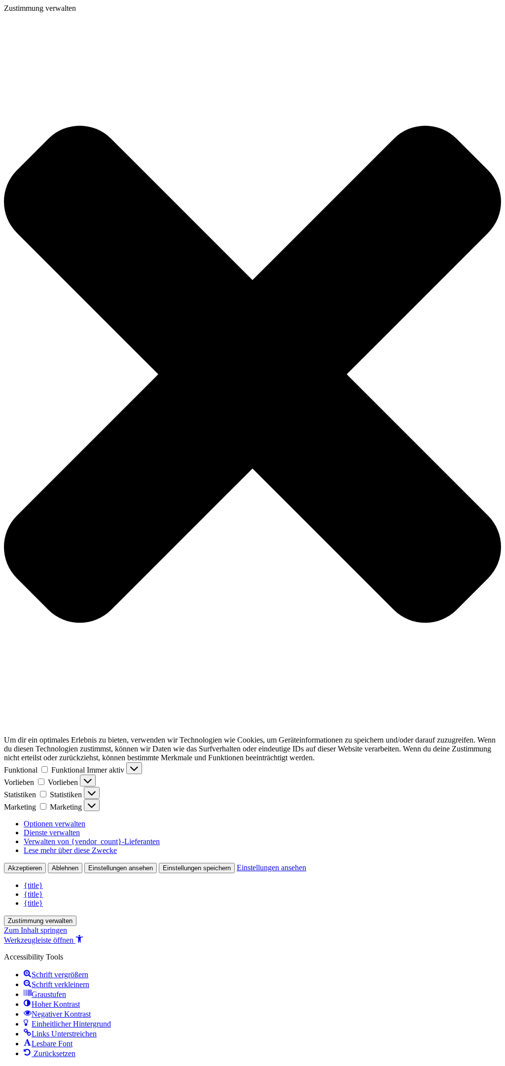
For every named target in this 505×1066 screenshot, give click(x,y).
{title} (33, 885)
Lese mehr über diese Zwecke (70, 850)
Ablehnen (65, 868)
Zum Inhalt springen (35, 930)
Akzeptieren (25, 868)
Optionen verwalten (54, 823)
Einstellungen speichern (197, 868)
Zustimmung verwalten (40, 920)
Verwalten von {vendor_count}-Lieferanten (92, 841)
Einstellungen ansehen (120, 868)
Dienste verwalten (52, 832)
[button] (252, 374)
